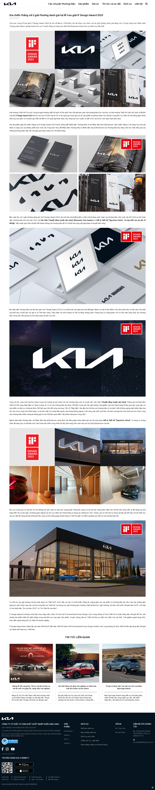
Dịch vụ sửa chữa (88, 737)
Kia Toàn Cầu (120, 728)
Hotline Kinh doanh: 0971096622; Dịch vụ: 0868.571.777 (141, 733)
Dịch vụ (127, 4)
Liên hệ (139, 4)
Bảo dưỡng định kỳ (88, 732)
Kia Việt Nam (120, 732)
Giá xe (95, 4)
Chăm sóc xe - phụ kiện (90, 741)
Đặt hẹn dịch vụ (87, 728)
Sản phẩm (83, 4)
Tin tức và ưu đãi (111, 4)
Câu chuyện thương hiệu (61, 4)
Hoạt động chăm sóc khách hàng (94, 745)
